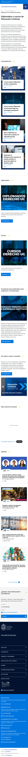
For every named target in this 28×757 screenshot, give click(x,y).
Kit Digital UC (8, 755)
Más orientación (6, 727)
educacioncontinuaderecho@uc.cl (10, 612)
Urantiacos (8, 751)
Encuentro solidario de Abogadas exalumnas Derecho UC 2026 (11, 506)
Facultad (4, 647)
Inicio (2, 10)
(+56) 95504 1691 (7, 737)
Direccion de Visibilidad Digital (10, 749)
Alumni (3, 665)
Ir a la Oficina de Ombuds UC (9, 742)
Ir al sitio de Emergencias (8, 715)
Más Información (7, 341)
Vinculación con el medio (9, 660)
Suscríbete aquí (6, 373)
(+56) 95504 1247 (7, 739)
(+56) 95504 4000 (7, 703)
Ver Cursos (6, 274)
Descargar (19, 441)
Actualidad (4, 674)
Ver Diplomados (7, 221)
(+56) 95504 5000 (7, 713)
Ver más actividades (14, 582)
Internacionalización (8, 669)
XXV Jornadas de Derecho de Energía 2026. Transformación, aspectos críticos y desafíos (13, 536)
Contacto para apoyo (7, 725)
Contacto (14, 616)
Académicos (4, 652)
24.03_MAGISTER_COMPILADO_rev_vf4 (8, 441)
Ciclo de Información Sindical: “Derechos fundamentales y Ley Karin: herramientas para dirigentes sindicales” (13, 566)
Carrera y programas (10, 10)
